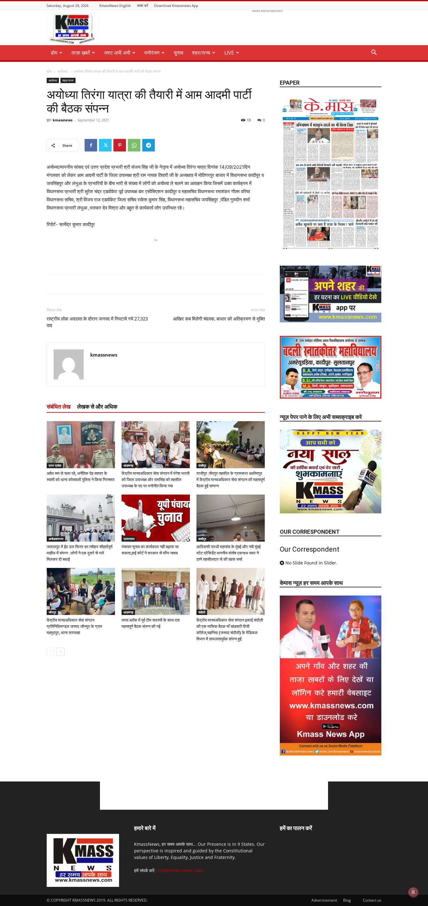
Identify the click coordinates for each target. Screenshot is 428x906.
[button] (373, 53)
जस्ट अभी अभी (117, 52)
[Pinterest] (119, 145)
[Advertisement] (267, 28)
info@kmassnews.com (180, 870)
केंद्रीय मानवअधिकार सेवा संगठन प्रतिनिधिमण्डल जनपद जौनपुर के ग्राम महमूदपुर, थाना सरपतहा (74, 626)
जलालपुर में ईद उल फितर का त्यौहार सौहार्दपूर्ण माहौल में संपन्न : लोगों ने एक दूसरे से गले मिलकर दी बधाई (79, 553)
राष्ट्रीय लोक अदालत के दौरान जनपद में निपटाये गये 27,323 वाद (97, 322)
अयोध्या (62, 71)
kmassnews (62, 120)
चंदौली (201, 612)
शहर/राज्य (201, 52)
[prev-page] (51, 651)
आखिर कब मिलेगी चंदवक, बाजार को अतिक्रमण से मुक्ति (219, 319)
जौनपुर (52, 612)
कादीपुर (202, 539)
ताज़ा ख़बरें (80, 52)
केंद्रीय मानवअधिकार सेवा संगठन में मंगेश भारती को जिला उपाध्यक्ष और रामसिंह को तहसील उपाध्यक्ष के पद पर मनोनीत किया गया (156, 479)
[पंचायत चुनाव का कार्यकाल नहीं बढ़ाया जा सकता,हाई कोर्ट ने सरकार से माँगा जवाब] (156, 518)
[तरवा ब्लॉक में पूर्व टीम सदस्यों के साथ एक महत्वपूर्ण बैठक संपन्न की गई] (156, 591)
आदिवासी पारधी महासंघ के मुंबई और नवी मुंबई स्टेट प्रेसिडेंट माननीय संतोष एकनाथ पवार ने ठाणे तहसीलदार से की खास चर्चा (228, 553)
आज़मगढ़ (128, 465)
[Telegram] (148, 145)
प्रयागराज (128, 539)
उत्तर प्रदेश (55, 465)
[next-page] (61, 651)
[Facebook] (91, 145)
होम (49, 71)
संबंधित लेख (58, 406)
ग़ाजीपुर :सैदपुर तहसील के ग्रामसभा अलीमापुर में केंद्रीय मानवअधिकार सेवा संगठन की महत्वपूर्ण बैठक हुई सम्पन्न (230, 479)
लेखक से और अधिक (97, 406)
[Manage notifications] (413, 892)
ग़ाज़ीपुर (202, 465)
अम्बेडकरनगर (56, 539)
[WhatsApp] (134, 145)
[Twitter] (105, 145)
